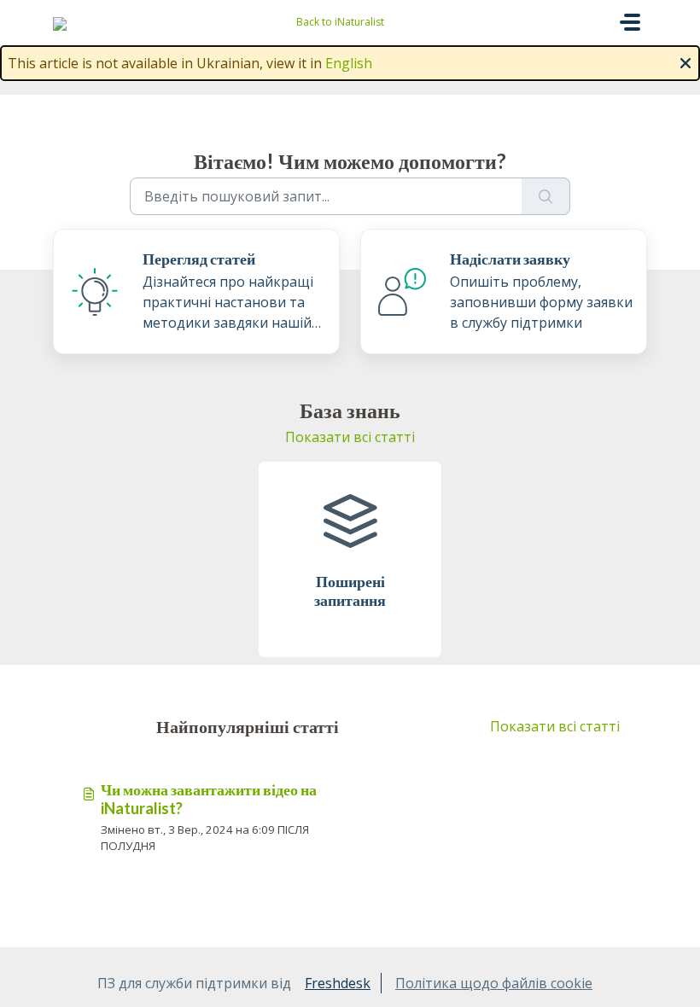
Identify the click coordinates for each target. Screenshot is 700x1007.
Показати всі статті (350, 437)
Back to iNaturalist (340, 22)
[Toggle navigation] (630, 22)
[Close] (685, 61)
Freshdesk (337, 983)
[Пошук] (546, 196)
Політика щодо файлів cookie (493, 983)
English (348, 63)
